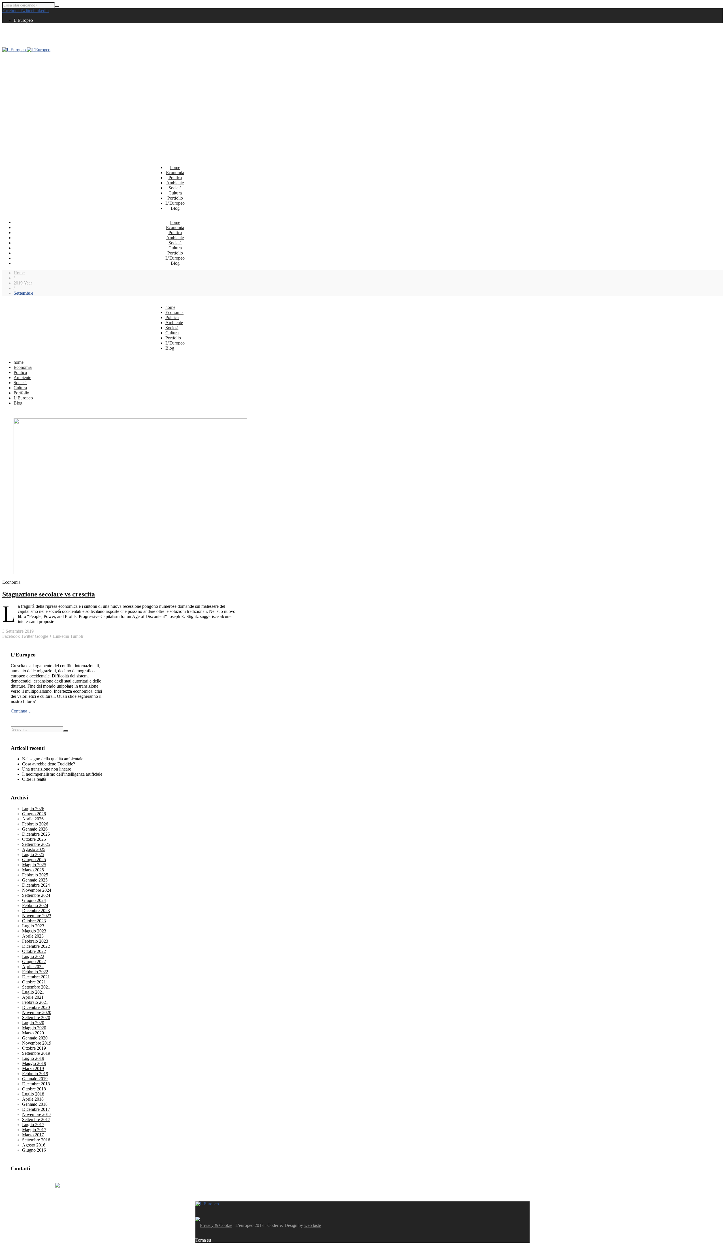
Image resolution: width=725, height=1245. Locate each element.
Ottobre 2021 (34, 981)
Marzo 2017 (33, 1134)
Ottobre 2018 (34, 1088)
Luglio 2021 (33, 992)
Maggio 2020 (34, 1027)
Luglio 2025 (33, 854)
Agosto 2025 (33, 849)
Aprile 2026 (33, 818)
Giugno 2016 (34, 1150)
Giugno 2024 (34, 900)
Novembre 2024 (36, 890)
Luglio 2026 (33, 808)
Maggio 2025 (34, 864)
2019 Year (23, 283)
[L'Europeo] (26, 49)
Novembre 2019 (36, 1043)
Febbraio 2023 (35, 941)
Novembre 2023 (36, 915)
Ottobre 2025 (34, 839)
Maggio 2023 (34, 931)
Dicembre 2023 (36, 910)
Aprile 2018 (33, 1099)
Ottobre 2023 (34, 920)
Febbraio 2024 (35, 905)
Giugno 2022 (34, 961)
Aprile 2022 (33, 966)
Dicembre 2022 (36, 946)
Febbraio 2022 (35, 971)
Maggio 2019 (34, 1063)
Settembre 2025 (36, 844)
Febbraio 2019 (35, 1073)
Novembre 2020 (36, 1012)
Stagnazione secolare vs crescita (48, 594)
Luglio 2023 (33, 925)
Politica (175, 177)
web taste (312, 1225)
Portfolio (175, 198)
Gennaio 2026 (35, 829)
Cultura (175, 193)
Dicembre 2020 (36, 1007)
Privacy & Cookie (216, 1225)
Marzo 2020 (33, 1032)
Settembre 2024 (36, 895)
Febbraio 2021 (35, 1002)
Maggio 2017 (34, 1129)
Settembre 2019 (36, 1053)
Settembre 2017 (36, 1119)
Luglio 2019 (33, 1058)
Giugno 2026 (34, 813)
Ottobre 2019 (34, 1048)
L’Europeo (23, 20)
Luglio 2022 (33, 956)
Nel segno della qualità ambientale (52, 758)
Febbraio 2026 (35, 824)
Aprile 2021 (33, 997)
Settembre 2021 (36, 987)
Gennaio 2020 (35, 1038)
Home (19, 272)
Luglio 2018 (33, 1094)
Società (175, 187)
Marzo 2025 (33, 869)
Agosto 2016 (33, 1145)
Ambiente (175, 182)
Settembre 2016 (36, 1139)
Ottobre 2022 (34, 951)
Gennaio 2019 (35, 1078)
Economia (175, 172)
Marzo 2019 (33, 1068)
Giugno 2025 (34, 859)
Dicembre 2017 (36, 1109)
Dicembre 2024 (36, 885)
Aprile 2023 (33, 936)
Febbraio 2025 (35, 874)
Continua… (21, 711)
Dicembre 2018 (36, 1083)
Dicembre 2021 (36, 976)
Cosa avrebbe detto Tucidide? (48, 763)
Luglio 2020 (33, 1022)
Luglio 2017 (33, 1124)
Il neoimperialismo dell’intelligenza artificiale (62, 774)
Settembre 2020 (36, 1017)
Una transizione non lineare (46, 769)
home (175, 167)
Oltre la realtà (34, 779)
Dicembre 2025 (36, 834)
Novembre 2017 (36, 1114)
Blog (175, 208)
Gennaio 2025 (35, 880)
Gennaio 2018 (35, 1104)
